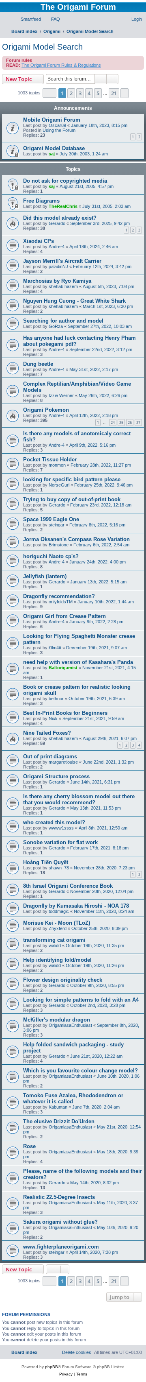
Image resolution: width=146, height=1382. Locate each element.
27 (138, 422)
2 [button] (71, 93)
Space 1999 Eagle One (51, 519)
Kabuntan (58, 1107)
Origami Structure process (56, 776)
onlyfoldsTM (61, 601)
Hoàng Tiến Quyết (45, 862)
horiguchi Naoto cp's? (51, 556)
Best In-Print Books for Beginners (65, 713)
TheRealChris (63, 206)
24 (113, 422)
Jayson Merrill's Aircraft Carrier (62, 261)
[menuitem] (27, 19)
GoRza (56, 326)
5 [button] (98, 93)
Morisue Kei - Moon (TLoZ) (56, 923)
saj (52, 153)
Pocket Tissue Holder (50, 459)
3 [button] (80, 93)
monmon (57, 465)
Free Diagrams (41, 201)
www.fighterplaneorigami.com (61, 1247)
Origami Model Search (42, 46)
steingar (56, 524)
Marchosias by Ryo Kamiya (57, 281)
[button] (49, 93)
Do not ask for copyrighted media (65, 181)
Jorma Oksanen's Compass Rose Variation (76, 539)
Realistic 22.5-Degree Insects (59, 1197)
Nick (53, 718)
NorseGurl (59, 484)
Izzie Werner (61, 395)
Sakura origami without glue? (60, 1222)
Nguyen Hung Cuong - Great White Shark (74, 301)
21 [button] (114, 93)
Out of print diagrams (50, 756)
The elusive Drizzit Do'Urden (58, 1121)
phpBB (51, 1367)
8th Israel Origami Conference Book (68, 886)
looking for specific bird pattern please (71, 479)
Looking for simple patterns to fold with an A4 (81, 1000)
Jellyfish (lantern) (45, 576)
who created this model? (54, 822)
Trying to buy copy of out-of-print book (71, 499)
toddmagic (59, 911)
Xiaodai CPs (38, 241)
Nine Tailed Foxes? (47, 733)
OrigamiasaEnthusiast (70, 1025)
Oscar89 (57, 125)
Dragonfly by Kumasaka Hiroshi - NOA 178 (76, 906)
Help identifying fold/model (57, 960)
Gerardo (57, 223)
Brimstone (59, 544)
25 (121, 422)
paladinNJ (58, 266)
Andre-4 (56, 246)
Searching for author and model (63, 321)
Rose (29, 1146)
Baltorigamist (63, 667)
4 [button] (89, 93)
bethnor (56, 698)
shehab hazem (63, 286)
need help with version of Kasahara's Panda (78, 662)
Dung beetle (38, 364)
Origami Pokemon (46, 410)
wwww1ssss (61, 827)
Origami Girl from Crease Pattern (64, 616)
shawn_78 (59, 867)
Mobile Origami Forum (51, 120)
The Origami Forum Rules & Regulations (61, 65)
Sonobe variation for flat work (60, 842)
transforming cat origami (54, 940)
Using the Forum (59, 130)
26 (130, 422)
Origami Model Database (54, 148)
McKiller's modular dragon (56, 1020)
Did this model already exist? (60, 218)
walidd (55, 945)
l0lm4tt (55, 647)
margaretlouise (63, 762)
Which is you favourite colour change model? (80, 1071)
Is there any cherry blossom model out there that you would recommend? (79, 799)
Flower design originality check (62, 980)
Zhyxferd (58, 928)
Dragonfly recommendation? (59, 596)
